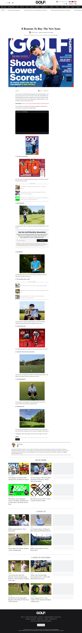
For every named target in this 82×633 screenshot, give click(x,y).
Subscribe (71, 3)
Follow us (41, 90)
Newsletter (46, 90)
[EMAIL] (18, 446)
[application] (32, 122)
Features (51, 32)
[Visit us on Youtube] (74, 1)
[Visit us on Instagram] (71, 1)
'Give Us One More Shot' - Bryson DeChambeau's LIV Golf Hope (35, 10)
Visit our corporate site (55, 629)
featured (17, 439)
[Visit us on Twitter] (72, 1)
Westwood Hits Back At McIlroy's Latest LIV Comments (60, 10)
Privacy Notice (18, 244)
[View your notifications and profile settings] (13, 3)
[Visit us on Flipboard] (75, 1)
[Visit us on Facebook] (69, 1)
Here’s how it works (54, 35)
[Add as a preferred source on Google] (41, 625)
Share (18, 90)
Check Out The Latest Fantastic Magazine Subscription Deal (35, 103)
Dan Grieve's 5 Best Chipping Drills (14, 10)
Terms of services (30, 243)
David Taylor (35, 32)
